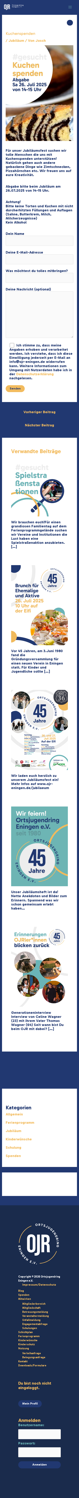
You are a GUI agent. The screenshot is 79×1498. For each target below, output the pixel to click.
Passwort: (26, 1443)
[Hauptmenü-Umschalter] (70, 7)
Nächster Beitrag (39, 425)
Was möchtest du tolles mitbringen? (37, 271)
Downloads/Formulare (32, 1365)
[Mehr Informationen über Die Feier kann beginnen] (39, 729)
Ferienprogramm (20, 1122)
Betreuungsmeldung (35, 1311)
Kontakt (23, 1361)
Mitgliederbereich (33, 1303)
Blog (21, 1290)
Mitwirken (24, 1298)
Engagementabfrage (35, 1324)
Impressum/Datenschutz (39, 1284)
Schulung (13, 1147)
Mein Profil (30, 1403)
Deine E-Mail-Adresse (24, 252)
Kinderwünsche (19, 1139)
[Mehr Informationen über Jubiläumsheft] (39, 846)
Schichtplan (25, 1332)
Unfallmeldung (31, 1320)
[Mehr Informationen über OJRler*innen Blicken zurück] (39, 966)
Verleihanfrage (31, 1353)
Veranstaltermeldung (35, 1315)
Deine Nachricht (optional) (28, 289)
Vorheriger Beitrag (39, 412)
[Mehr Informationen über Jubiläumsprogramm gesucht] (39, 488)
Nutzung (23, 1348)
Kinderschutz (26, 1344)
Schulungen (29, 1328)
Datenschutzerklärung (35, 374)
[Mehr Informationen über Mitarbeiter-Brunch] (39, 605)
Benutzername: (31, 1425)
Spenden (13, 1156)
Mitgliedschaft (31, 1307)
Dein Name (15, 233)
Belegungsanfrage (33, 1357)
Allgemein (14, 1114)
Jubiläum (16, 40)
